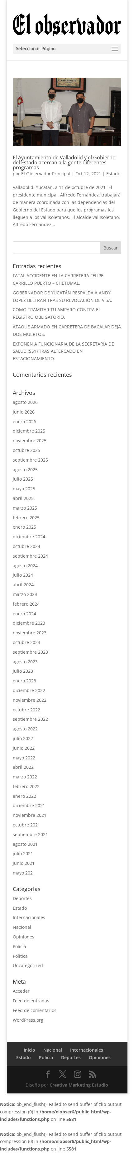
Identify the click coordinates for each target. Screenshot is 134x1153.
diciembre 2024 (29, 537)
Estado (113, 174)
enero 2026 (24, 421)
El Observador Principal (45, 174)
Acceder (21, 991)
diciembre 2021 (29, 805)
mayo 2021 (24, 873)
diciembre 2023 (29, 623)
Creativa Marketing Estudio (79, 1085)
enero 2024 (24, 614)
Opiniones (23, 937)
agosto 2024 (25, 566)
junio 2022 (24, 748)
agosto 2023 (25, 662)
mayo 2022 (24, 758)
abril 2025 (23, 498)
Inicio (29, 1050)
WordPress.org (28, 1020)
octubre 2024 (26, 546)
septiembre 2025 (30, 460)
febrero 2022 (26, 786)
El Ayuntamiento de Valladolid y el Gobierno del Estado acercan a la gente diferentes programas (64, 162)
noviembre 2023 (29, 633)
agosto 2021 (25, 844)
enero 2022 (24, 796)
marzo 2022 (25, 777)
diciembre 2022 (29, 690)
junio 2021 (24, 863)
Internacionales (29, 917)
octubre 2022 (26, 710)
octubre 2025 (26, 450)
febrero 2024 (26, 604)
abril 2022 (23, 767)
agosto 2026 (25, 402)
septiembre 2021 (30, 834)
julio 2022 (23, 738)
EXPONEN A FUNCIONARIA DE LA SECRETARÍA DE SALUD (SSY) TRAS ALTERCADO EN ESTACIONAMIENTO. (63, 351)
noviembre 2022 (29, 700)
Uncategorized (28, 965)
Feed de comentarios (34, 1010)
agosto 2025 (25, 469)
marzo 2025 (25, 508)
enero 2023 (24, 681)
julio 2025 (23, 479)
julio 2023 (23, 671)
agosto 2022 (25, 729)
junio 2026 (24, 412)
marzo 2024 (25, 594)
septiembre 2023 (30, 652)
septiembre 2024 (30, 556)
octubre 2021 (26, 825)
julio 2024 (23, 575)
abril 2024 (23, 585)
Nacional (22, 927)
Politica (20, 956)
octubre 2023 (26, 642)
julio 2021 (23, 853)
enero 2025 (24, 527)
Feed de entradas (31, 1001)
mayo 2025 (24, 489)
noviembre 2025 (29, 440)
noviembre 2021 (29, 815)
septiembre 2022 (30, 719)
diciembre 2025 (29, 431)
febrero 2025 (26, 518)
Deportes (22, 898)
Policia (19, 946)
